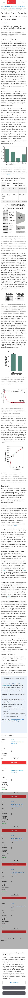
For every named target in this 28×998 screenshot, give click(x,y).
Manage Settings (14, 982)
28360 (20, 567)
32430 (4, 570)
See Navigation (4, 22)
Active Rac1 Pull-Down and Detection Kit (17, 742)
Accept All (14, 993)
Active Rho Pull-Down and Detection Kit (17, 771)
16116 (8, 596)
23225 (8, 174)
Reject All (14, 988)
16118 (13, 598)
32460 (24, 570)
